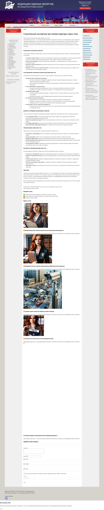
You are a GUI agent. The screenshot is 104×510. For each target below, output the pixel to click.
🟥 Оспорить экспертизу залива (30, 197)
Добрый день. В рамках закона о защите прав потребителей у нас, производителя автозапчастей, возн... (91, 84)
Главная (32, 25)
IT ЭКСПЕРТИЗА (11, 50)
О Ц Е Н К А (10, 56)
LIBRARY (9, 68)
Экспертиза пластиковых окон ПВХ (31, 188)
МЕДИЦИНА (10, 49)
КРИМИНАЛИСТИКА (12, 44)
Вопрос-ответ (45, 25)
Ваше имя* (25, 459)
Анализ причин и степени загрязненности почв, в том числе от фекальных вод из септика (42, 186)
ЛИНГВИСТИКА (11, 45)
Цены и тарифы (59, 25)
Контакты (72, 25)
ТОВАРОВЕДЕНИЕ (11, 63)
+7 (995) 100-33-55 (85, 4)
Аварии (24, 29)
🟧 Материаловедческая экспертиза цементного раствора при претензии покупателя (43, 230)
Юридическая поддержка (13, 30)
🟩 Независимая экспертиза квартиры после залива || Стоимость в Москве (39, 194)
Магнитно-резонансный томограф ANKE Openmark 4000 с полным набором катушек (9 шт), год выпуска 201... (90, 72)
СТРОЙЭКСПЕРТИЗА (12, 46)
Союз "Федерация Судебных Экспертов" (26, 493)
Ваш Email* (25, 456)
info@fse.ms (85, 5)
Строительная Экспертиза (29, 182)
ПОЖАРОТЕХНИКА (11, 53)
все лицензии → (9, 83)
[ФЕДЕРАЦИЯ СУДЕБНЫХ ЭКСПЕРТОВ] (10, 8)
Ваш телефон (26, 464)
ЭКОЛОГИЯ (10, 59)
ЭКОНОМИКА (10, 57)
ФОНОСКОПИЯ (11, 65)
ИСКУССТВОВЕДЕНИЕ (12, 61)
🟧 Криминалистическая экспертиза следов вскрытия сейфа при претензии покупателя (44, 266)
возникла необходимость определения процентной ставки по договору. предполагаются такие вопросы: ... (91, 91)
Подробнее (69, 505)
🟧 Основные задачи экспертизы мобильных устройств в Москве (38, 311)
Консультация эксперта (90, 64)
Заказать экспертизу (85, 8)
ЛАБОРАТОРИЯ (11, 64)
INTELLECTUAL (11, 60)
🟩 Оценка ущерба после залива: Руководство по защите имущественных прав (40, 196)
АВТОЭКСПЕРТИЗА (11, 54)
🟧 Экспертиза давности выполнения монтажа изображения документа (40, 435)
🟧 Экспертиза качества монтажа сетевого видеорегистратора (38, 338)
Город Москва (86, 35)
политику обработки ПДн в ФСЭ (59, 473)
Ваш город (25, 468)
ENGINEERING (10, 52)
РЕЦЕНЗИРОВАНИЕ (11, 67)
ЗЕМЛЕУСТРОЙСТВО (12, 48)
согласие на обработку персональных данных (37, 473)
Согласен (1, 508)
